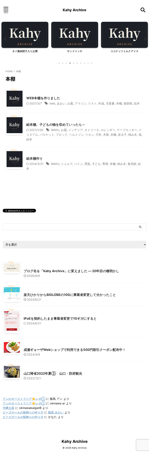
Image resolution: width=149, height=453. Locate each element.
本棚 (119, 103)
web (52, 103)
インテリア (75, 130)
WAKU (55, 130)
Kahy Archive (74, 10)
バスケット (47, 134)
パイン (78, 164)
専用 (105, 164)
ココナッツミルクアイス (124, 51)
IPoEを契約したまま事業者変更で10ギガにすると (60, 318)
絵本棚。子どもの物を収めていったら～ (55, 124)
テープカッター (127, 130)
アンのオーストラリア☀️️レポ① (24, 399)
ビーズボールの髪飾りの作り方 (23, 412)
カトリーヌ (91, 130)
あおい (61, 103)
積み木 (132, 134)
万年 (98, 134)
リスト (92, 103)
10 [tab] (92, 63)
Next (144, 38)
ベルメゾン (76, 134)
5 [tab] (73, 63)
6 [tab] (77, 63)
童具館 (132, 164)
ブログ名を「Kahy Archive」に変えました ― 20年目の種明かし (71, 271)
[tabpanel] (24, 40)
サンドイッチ (74, 51)
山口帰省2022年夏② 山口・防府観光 (53, 373)
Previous (4, 38)
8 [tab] (84, 63)
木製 (106, 134)
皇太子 (122, 134)
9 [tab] (88, 63)
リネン (89, 134)
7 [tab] (81, 63)
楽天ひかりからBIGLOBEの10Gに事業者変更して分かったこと (70, 295)
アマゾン (80, 103)
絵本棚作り (34, 158)
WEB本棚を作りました (43, 98)
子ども (96, 164)
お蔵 (70, 103)
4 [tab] (70, 63)
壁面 (87, 164)
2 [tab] (63, 63)
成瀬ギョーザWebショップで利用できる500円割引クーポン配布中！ (75, 350)
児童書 (110, 103)
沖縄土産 (8, 408)
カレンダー (108, 130)
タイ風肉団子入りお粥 (25, 51)
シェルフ (67, 164)
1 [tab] (59, 63)
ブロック (61, 134)
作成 (101, 103)
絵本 (137, 103)
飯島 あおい (56, 412)
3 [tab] (66, 63)
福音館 (128, 103)
